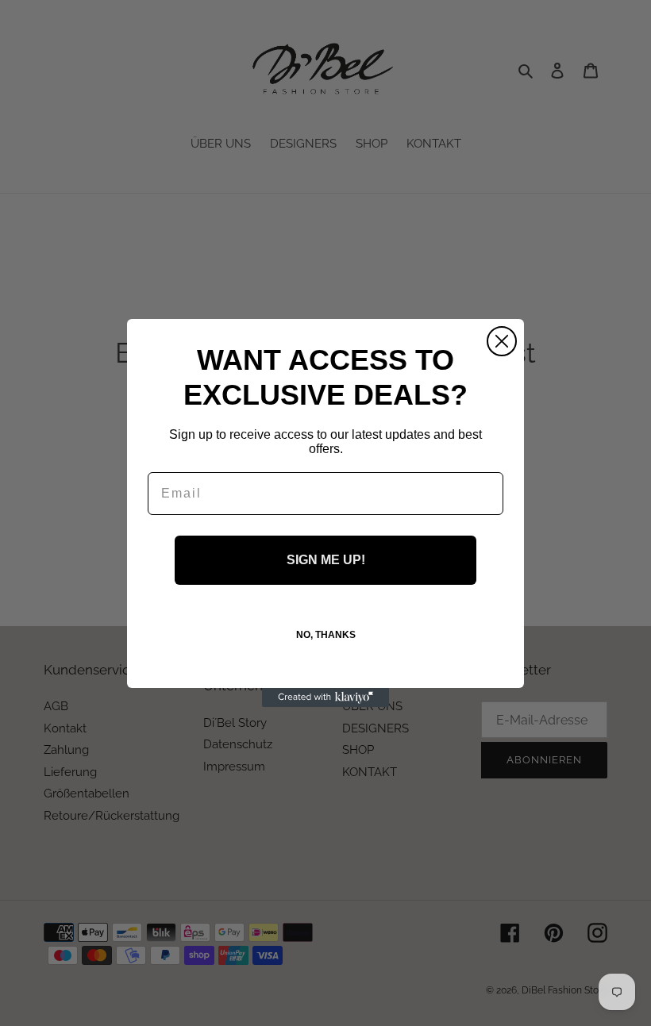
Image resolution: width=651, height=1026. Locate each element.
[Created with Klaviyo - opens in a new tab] (325, 697)
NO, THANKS (326, 634)
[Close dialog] (501, 341)
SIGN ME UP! (326, 560)
